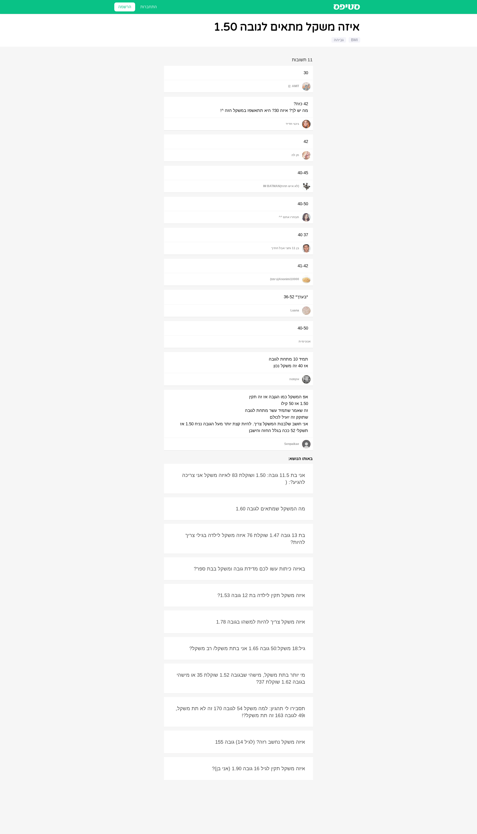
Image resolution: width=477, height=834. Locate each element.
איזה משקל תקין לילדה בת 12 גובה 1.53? (261, 595)
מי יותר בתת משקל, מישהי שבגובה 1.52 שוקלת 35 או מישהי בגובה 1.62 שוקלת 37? (241, 678)
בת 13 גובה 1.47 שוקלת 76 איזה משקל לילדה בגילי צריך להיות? (245, 539)
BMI (354, 40)
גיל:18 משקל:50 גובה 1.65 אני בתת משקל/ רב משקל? (247, 648)
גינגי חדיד (292, 124)
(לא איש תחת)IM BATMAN (281, 186)
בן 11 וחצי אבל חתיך (285, 248)
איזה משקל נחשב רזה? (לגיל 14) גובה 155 (260, 742)
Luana (294, 310)
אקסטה (294, 379)
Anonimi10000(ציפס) (284, 279)
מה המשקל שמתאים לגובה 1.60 (270, 508)
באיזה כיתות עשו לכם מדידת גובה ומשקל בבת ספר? (249, 568)
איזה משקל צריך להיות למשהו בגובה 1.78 (260, 622)
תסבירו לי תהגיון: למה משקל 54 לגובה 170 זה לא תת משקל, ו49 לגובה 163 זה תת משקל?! (240, 712)
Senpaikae (291, 444)
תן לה (295, 155)
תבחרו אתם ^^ (289, 217)
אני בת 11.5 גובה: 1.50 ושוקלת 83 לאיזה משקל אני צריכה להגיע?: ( (243, 478)
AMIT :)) (293, 86)
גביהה (339, 40)
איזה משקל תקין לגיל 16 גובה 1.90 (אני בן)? (258, 768)
